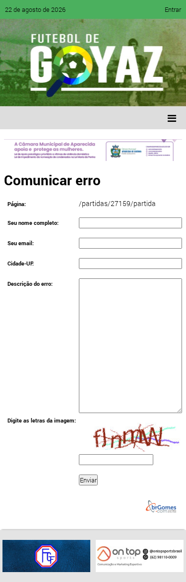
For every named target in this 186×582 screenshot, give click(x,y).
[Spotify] (95, 91)
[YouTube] (76, 91)
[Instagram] (133, 91)
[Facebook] (38, 91)
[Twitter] (57, 91)
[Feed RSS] (114, 91)
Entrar (173, 9)
